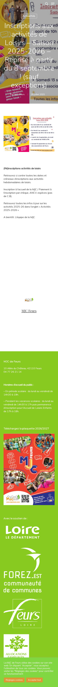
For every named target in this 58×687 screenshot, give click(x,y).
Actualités (29, 16)
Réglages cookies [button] (14, 680)
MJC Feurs (19, 94)
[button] (52, 3)
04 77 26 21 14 (12, 371)
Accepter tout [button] (34, 680)
